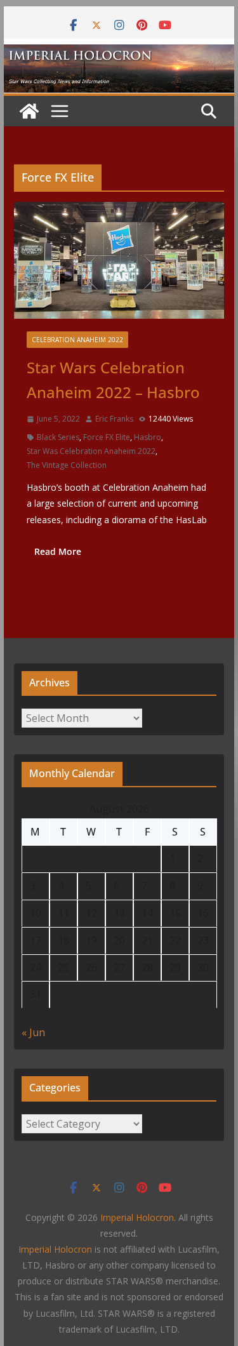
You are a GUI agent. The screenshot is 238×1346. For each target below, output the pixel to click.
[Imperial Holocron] (119, 53)
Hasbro (147, 437)
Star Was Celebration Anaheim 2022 (91, 451)
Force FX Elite (106, 437)
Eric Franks (114, 418)
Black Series (58, 437)
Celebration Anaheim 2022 (77, 339)
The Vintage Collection (67, 465)
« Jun (33, 1032)
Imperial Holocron (55, 1249)
